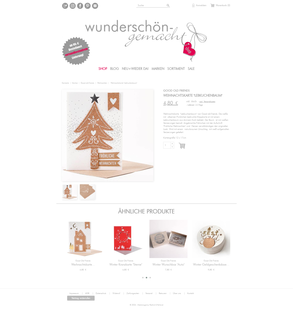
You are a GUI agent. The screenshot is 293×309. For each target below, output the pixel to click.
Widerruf (118, 293)
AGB (89, 293)
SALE (191, 68)
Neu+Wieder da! (135, 68)
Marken (158, 68)
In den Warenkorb (185, 146)
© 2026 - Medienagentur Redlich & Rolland (146, 305)
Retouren (165, 293)
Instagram (73, 6)
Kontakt (190, 293)
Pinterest (88, 6)
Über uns (179, 293)
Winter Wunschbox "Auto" (168, 264)
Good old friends (82, 261)
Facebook (80, 6)
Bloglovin (65, 6)
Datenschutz (103, 293)
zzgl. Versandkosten (207, 102)
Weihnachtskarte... (83, 264)
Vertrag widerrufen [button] (81, 298)
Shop (103, 68)
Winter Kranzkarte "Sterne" (125, 264)
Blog (114, 68)
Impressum (76, 293)
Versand (151, 293)
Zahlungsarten (135, 293)
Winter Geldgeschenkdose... (211, 264)
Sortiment (176, 68)
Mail (95, 6)
